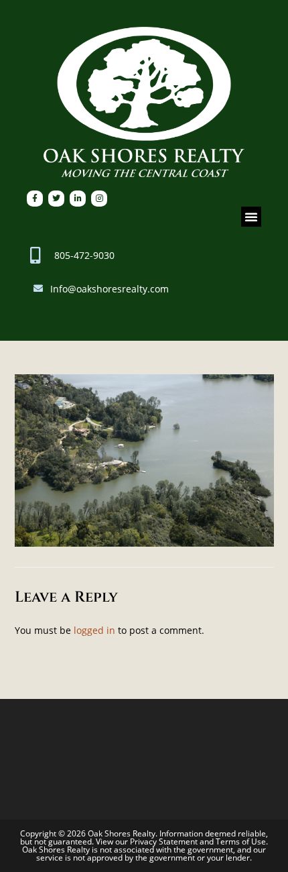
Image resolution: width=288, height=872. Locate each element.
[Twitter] (56, 198)
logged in (94, 630)
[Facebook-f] (35, 198)
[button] (251, 217)
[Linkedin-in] (78, 198)
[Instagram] (99, 198)
